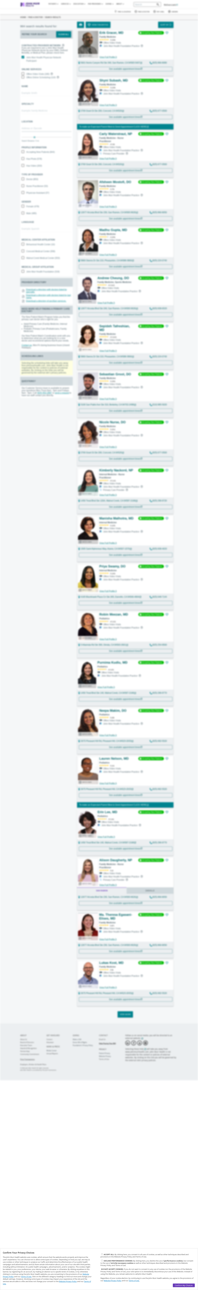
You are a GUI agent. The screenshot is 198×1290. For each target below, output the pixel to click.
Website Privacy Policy (68, 1281)
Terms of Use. (26, 1276)
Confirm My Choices (184, 1285)
